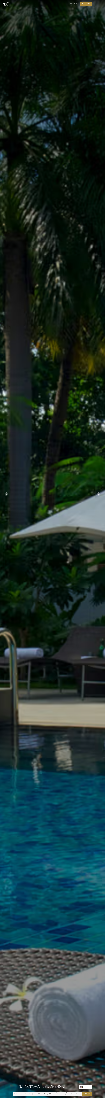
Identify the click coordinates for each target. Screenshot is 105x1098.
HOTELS (24, 4)
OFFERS (40, 4)
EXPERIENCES (32, 4)
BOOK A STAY (86, 3)
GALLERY (87, 1087)
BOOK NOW (87, 1093)
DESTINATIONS (16, 4)
